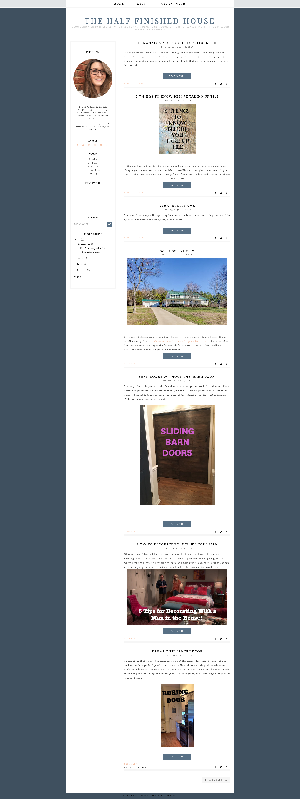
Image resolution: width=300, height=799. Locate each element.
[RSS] (107, 145)
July (79, 263)
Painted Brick (93, 170)
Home (119, 3)
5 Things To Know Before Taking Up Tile (177, 96)
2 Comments (131, 531)
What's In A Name (177, 206)
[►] (76, 258)
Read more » (177, 76)
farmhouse (140, 767)
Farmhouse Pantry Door (177, 651)
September (84, 243)
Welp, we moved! (177, 251)
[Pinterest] (90, 145)
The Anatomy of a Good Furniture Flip (177, 43)
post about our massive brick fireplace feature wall (179, 341)
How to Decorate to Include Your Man (177, 544)
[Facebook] (78, 145)
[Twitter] (84, 145)
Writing (93, 173)
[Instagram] (96, 145)
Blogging (93, 159)
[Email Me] (102, 145)
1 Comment (130, 364)
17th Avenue (142, 796)
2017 (77, 239)
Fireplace (93, 166)
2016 (77, 276)
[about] (92, 97)
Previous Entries (216, 780)
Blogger (172, 796)
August (81, 258)
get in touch (173, 3)
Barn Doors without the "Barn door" (177, 376)
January (82, 269)
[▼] (74, 239)
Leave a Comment (134, 83)
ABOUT (142, 3)
